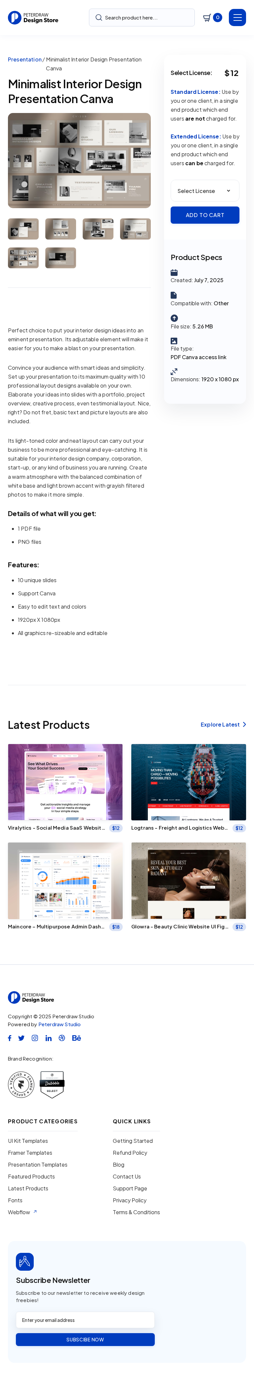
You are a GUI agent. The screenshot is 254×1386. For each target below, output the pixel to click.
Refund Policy (130, 1153)
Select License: (191, 73)
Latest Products (28, 1188)
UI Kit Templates (28, 1141)
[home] (33, 17)
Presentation (25, 59)
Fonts (15, 1200)
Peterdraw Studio (59, 1024)
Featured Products (31, 1177)
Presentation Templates (37, 1165)
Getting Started (133, 1141)
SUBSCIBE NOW (85, 1339)
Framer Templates (30, 1153)
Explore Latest (223, 724)
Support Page (130, 1188)
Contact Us (127, 1177)
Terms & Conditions (136, 1212)
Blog (118, 1165)
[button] (212, 17)
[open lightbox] (79, 160)
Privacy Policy (130, 1200)
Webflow (19, 1212)
